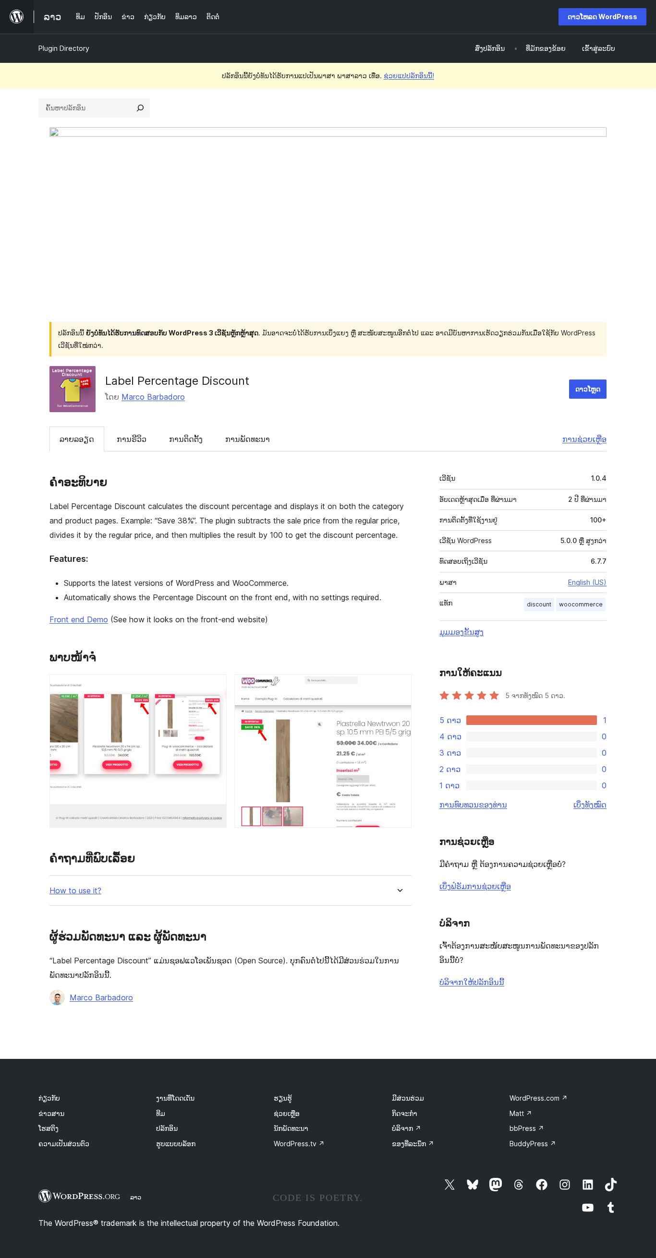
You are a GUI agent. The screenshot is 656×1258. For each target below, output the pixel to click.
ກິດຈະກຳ (404, 1113)
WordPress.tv (299, 1143)
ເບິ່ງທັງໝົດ (590, 804)
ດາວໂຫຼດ (587, 389)
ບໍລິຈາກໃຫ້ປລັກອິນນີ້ (471, 982)
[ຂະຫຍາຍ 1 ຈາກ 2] (214, 687)
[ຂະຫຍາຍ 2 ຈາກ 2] (398, 687)
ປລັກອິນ (167, 1128)
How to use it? (75, 890)
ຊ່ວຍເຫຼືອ (287, 1113)
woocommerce (581, 604)
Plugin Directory (63, 48)
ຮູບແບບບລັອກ (175, 1143)
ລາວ (135, 1197)
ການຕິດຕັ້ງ (186, 439)
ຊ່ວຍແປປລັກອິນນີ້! (409, 75)
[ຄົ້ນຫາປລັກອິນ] (140, 108)
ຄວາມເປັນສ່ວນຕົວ (63, 1143)
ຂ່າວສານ (51, 1113)
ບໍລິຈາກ (406, 1128)
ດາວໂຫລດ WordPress (602, 16)
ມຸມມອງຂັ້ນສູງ (461, 632)
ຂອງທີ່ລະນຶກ (413, 1143)
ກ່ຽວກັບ (49, 1098)
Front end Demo (78, 619)
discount (539, 604)
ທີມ (160, 1113)
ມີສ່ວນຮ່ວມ (408, 1098)
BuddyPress (533, 1143)
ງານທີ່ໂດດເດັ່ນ (175, 1098)
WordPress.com (539, 1098)
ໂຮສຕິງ (48, 1128)
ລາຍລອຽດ (77, 439)
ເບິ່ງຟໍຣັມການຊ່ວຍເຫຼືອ (475, 886)
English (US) (587, 582)
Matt (521, 1113)
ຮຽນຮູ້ (283, 1098)
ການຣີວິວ (131, 439)
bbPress (527, 1128)
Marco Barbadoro (153, 397)
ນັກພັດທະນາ (291, 1128)
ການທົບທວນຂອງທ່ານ (473, 804)
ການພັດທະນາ (247, 439)
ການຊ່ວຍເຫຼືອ (584, 439)
